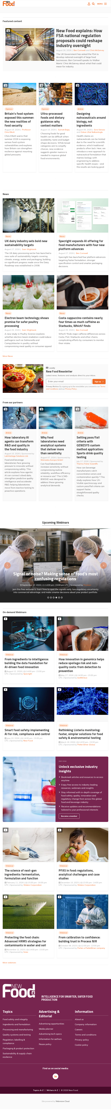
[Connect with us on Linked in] (55, 1076)
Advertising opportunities (51, 1023)
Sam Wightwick (29, 249)
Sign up (98, 381)
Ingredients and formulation (16, 1024)
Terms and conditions (85, 1034)
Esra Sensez (99, 129)
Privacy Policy (71, 389)
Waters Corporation (32, 885)
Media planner (46, 1028)
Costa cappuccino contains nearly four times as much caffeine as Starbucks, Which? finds (81, 321)
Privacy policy (82, 1039)
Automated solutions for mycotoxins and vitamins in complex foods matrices (55, 571)
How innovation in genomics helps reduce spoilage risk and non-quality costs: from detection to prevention (81, 665)
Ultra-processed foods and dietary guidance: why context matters (52, 119)
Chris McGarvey (97, 50)
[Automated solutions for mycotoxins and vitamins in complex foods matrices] (56, 597)
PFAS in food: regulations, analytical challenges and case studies (79, 874)
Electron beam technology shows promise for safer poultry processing (27, 321)
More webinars (9, 962)
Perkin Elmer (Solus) (86, 744)
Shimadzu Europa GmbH (52, 460)
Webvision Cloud (62, 1101)
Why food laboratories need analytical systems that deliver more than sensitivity (53, 445)
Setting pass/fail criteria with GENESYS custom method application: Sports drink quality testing (90, 447)
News (8, 236)
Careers (78, 1029)
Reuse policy (45, 1044)
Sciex (25, 952)
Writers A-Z (52, 1090)
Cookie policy (81, 1044)
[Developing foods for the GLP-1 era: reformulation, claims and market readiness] (62, 597)
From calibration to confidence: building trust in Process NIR (79, 939)
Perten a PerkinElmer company (91, 948)
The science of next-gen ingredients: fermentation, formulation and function (22, 874)
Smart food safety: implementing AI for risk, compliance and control (27, 732)
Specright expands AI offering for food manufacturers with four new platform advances (82, 245)
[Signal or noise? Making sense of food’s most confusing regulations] (53, 597)
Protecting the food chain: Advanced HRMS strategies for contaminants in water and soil (25, 941)
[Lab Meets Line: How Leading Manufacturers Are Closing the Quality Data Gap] (51, 597)
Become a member (69, 816)
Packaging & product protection (18, 1048)
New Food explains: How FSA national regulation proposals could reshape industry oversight (79, 38)
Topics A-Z (38, 1090)
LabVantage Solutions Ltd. (16, 456)
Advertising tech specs (50, 1033)
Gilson (75, 579)
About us (79, 1019)
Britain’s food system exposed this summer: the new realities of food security (19, 119)
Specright (27, 674)
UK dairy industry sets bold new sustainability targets (26, 243)
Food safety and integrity (15, 1019)
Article (80, 109)
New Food (28, 740)
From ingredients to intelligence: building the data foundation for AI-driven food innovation (27, 663)
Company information (86, 1024)
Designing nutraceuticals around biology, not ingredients (91, 119)
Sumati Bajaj (63, 129)
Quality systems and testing (17, 1034)
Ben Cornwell (79, 50)
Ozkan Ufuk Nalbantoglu (92, 132)
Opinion (9, 109)
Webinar (9, 654)
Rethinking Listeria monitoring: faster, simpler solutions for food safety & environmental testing (81, 734)
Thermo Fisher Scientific (87, 464)
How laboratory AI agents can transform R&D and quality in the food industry (19, 443)
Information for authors (50, 1039)
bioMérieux (82, 677)
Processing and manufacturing (18, 1029)
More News (8, 356)
